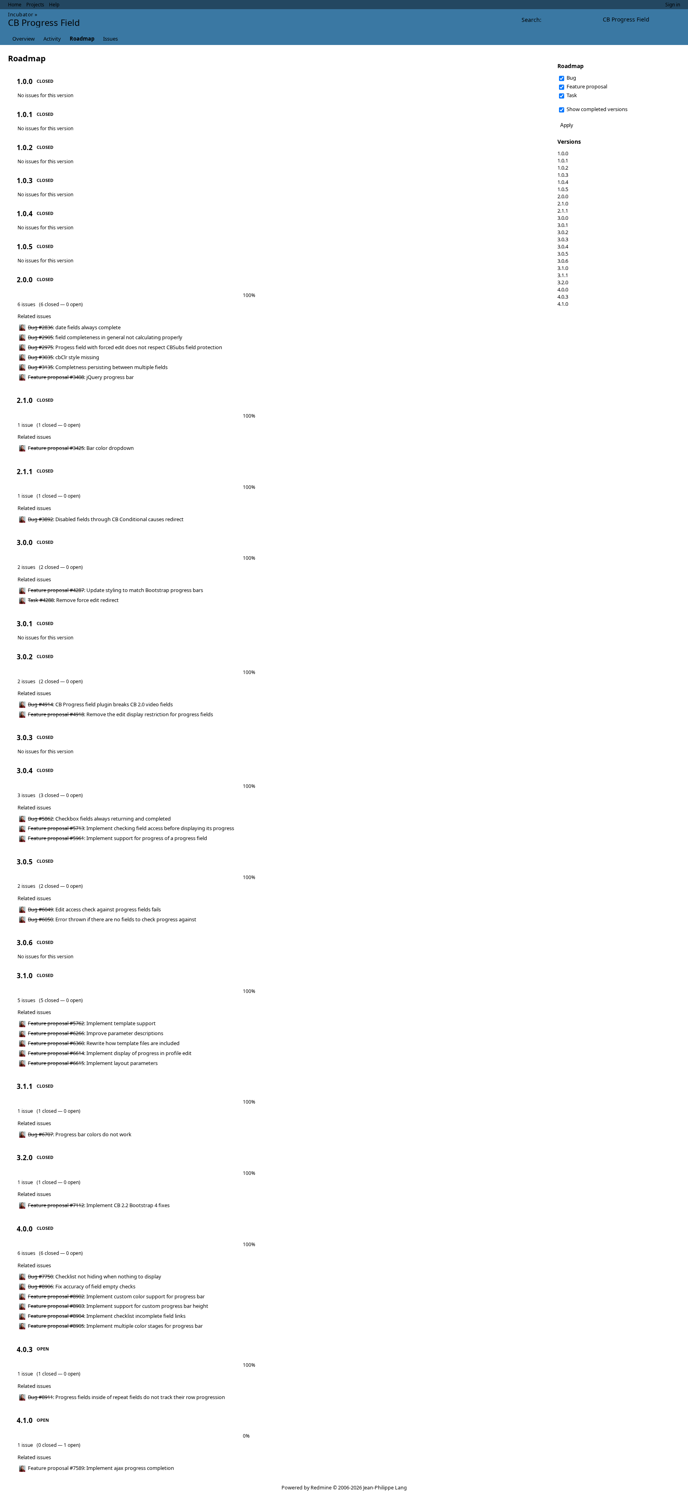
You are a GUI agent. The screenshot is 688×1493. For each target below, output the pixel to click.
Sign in (672, 4)
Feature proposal (586, 86)
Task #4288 (41, 600)
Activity (52, 38)
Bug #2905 (40, 337)
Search (531, 19)
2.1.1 (562, 210)
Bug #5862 (40, 818)
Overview (23, 38)
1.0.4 (562, 182)
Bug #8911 (40, 1397)
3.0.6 (562, 260)
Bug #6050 (40, 919)
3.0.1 (562, 225)
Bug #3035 (40, 357)
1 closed (47, 425)
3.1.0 (562, 268)
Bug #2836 (40, 327)
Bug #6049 (40, 909)
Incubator (20, 14)
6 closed (50, 304)
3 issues (26, 795)
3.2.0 (562, 282)
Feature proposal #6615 (56, 1063)
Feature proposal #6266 (56, 1033)
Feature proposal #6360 (56, 1043)
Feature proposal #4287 (56, 590)
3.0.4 (562, 246)
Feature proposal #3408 (56, 377)
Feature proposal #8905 (56, 1325)
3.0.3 (562, 239)
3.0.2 (562, 232)
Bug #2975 (40, 347)
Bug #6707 (40, 1134)
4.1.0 (562, 303)
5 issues (26, 1000)
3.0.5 (562, 253)
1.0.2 (562, 167)
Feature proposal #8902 (56, 1296)
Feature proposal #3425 (56, 447)
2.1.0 (562, 203)
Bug (570, 77)
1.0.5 (562, 189)
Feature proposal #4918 (56, 714)
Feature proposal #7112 (56, 1205)
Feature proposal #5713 (56, 828)
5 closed (50, 1000)
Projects (35, 4)
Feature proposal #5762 (56, 1023)
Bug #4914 (40, 704)
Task (571, 95)
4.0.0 (562, 289)
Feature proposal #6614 (56, 1053)
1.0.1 (562, 160)
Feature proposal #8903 (56, 1305)
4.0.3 (562, 296)
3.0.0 (562, 217)
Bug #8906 (40, 1286)
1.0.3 (562, 174)
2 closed (50, 567)
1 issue (25, 425)
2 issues (26, 567)
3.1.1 (562, 275)
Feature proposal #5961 (56, 838)
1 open (71, 1445)
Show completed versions (596, 109)
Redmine (321, 1487)
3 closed (50, 795)
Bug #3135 (40, 367)
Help (54, 4)
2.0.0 (562, 196)
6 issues (26, 304)
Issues (110, 38)
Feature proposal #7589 (56, 1468)
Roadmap (82, 38)
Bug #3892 (40, 519)
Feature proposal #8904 (56, 1315)
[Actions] (534, 327)
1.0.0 (562, 153)
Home (15, 4)
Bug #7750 (40, 1276)
